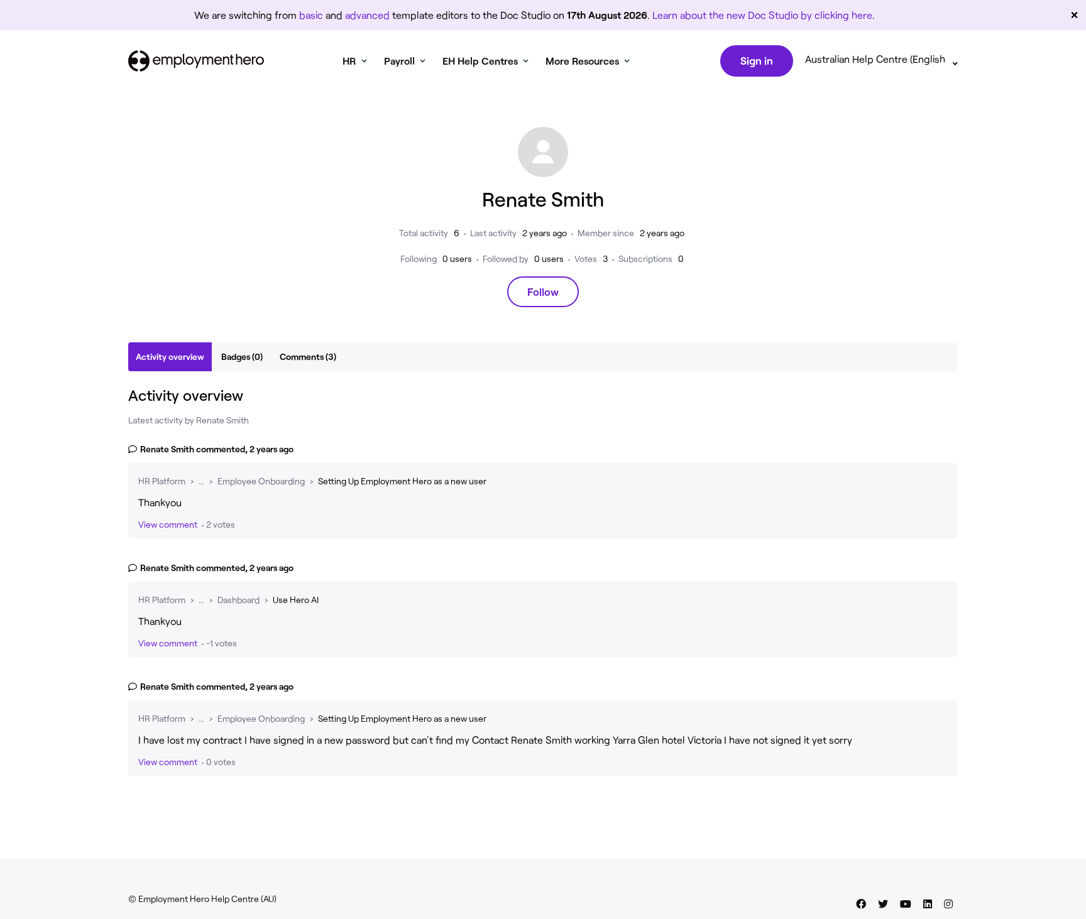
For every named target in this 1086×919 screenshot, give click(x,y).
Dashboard (238, 599)
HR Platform (161, 481)
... (201, 481)
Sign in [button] (756, 60)
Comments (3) (308, 356)
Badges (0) (242, 356)
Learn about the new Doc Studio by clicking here (762, 15)
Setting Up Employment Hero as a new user (402, 481)
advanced (367, 15)
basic (311, 15)
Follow (543, 291)
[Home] (196, 60)
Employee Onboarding (261, 481)
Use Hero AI (296, 599)
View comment (167, 524)
